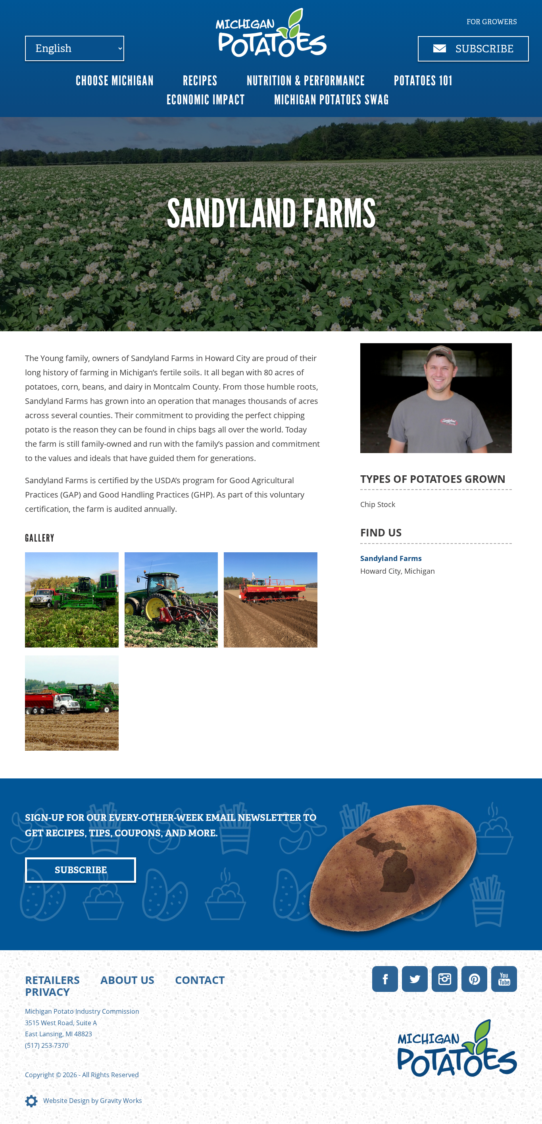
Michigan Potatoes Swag (331, 100)
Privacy (47, 991)
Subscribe (483, 49)
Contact (200, 979)
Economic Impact (206, 100)
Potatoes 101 (423, 81)
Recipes (200, 81)
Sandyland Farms (391, 558)
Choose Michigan (115, 81)
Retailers (52, 979)
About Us (127, 979)
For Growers (492, 21)
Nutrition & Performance (306, 81)
